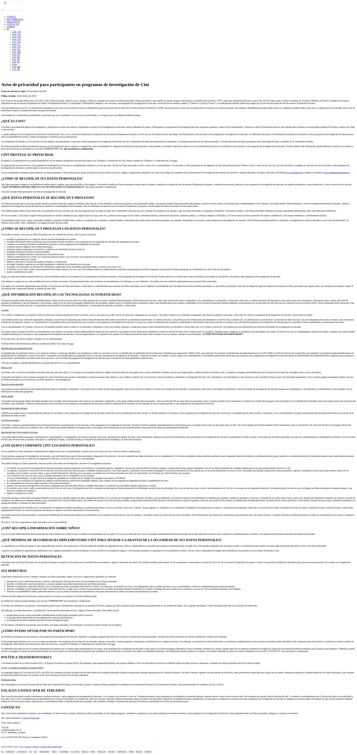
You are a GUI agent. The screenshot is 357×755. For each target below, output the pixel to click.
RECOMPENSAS (15, 19)
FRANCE (111, 752)
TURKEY (148, 752)
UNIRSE (11, 27)
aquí (175, 160)
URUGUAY (101, 752)
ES (2, 752)
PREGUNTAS (13, 22)
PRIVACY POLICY (32, 747)
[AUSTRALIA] (16, 34)
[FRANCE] (16, 59)
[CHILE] (16, 44)
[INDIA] (14, 64)
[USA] (16, 39)
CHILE (54, 752)
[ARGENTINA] (16, 42)
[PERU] (16, 54)
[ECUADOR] (16, 49)
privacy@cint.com (31, 718)
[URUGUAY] (16, 57)
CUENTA (11, 17)
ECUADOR (75, 752)
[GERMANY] (16, 32)
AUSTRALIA (22, 752)
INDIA (131, 752)
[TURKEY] (16, 69)
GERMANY (10, 752)
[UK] (16, 37)
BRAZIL (139, 752)
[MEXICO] (16, 52)
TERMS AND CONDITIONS (51, 747)
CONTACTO (13, 24)
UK (30, 752)
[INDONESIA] (16, 62)
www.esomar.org (294, 172)
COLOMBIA (64, 752)
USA (35, 752)
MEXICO (85, 752)
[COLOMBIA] (16, 47)
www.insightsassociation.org (336, 172)
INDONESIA (122, 752)
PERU (93, 752)
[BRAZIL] (16, 67)
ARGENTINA (44, 752)
